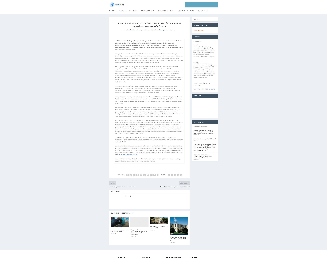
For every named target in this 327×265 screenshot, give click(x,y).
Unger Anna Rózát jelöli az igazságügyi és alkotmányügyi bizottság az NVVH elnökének (202, 156)
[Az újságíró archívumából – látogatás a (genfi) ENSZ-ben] (179, 226)
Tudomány (162, 11)
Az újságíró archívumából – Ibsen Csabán (159, 227)
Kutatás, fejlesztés (151, 30)
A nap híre (200, 11)
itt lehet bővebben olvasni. (129, 154)
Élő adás (199, 30)
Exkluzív (182, 11)
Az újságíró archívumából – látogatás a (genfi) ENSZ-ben (178, 238)
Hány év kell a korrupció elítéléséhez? (204, 139)
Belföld (112, 11)
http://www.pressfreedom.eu (206, 89)
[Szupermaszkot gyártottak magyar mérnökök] (120, 222)
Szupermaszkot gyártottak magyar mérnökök (119, 230)
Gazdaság (133, 11)
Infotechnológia (147, 11)
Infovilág (131, 30)
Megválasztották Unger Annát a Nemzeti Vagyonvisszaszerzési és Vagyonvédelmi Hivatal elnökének (203, 131)
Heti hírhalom (197, 126)
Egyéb (172, 11)
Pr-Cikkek (190, 11)
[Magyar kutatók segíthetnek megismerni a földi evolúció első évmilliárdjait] (139, 222)
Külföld (122, 11)
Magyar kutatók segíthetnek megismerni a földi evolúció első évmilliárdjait (138, 232)
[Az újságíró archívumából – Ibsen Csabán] (159, 220)
